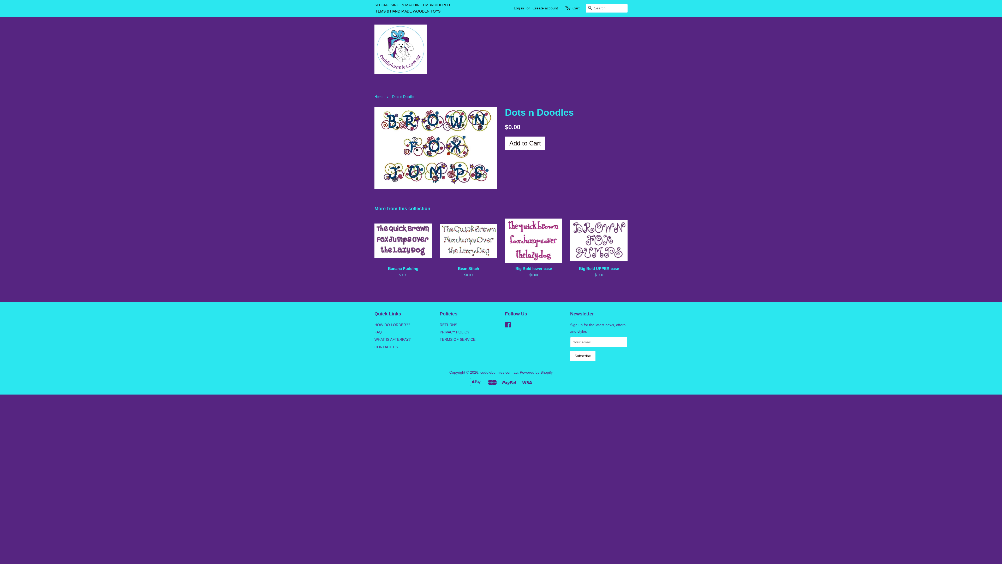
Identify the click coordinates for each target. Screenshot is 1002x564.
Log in (519, 8)
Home (378, 97)
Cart (576, 8)
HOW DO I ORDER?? (392, 325)
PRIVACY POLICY (454, 332)
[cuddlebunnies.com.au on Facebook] (508, 326)
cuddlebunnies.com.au (499, 372)
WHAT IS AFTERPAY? (392, 339)
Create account (545, 8)
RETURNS (448, 325)
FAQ (378, 332)
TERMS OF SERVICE (457, 339)
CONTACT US (386, 347)
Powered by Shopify (536, 372)
